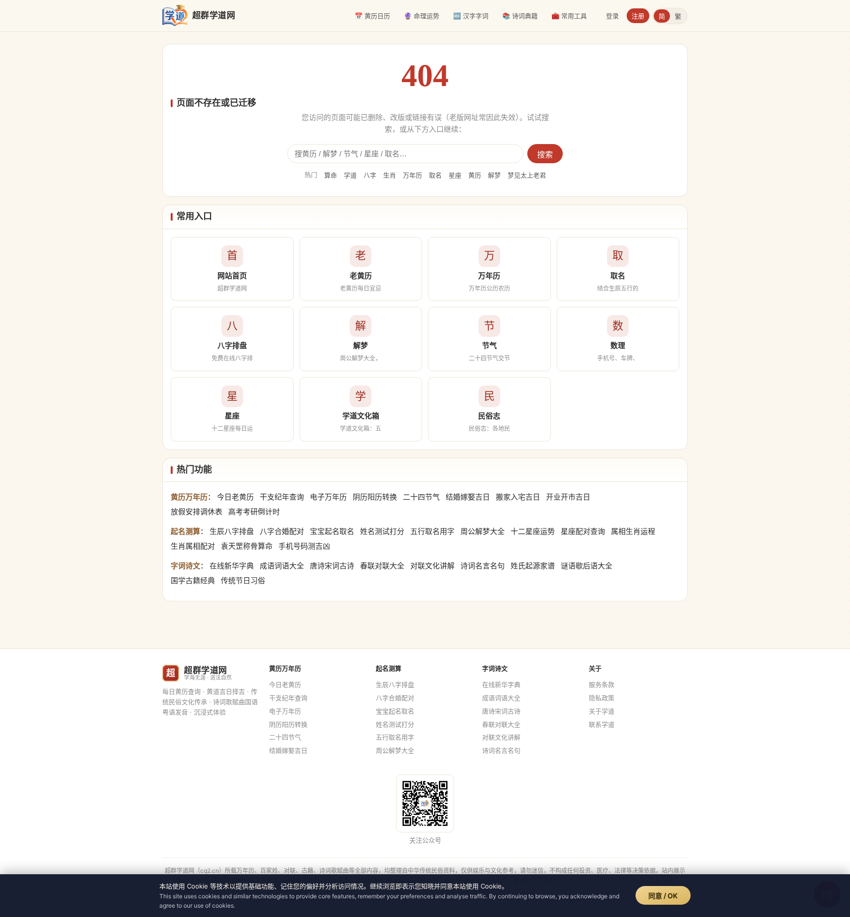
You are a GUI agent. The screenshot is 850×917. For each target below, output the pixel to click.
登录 (612, 16)
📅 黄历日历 (372, 16)
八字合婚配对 (282, 531)
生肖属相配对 (193, 546)
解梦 (494, 175)
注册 (638, 16)
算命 (330, 175)
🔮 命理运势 (421, 16)
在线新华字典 (232, 565)
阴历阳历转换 (375, 497)
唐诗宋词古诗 (332, 565)
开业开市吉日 (568, 497)
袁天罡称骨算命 (247, 546)
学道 (350, 175)
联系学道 (601, 724)
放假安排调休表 (196, 511)
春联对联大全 (382, 565)
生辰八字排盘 (232, 531)
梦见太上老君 (527, 175)
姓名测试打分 (382, 531)
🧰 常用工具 (569, 16)
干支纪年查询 (282, 497)
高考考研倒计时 (254, 511)
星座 (455, 175)
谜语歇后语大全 (586, 565)
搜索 (545, 154)
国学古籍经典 (193, 580)
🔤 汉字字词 (470, 16)
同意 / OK (663, 895)
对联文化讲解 (432, 565)
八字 (370, 175)
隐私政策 (601, 698)
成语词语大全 (282, 565)
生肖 (389, 175)
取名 (435, 175)
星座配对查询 (583, 531)
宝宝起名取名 (332, 531)
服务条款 (601, 684)
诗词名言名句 (482, 565)
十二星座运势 (533, 531)
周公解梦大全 (482, 531)
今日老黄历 (235, 497)
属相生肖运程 (633, 531)
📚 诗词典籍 (520, 16)
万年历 (412, 175)
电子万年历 (328, 497)
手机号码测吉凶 (304, 546)
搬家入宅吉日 (518, 497)
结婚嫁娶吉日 (468, 497)
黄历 (474, 175)
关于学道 (601, 711)
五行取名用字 (432, 531)
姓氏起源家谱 (533, 565)
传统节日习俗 (243, 580)
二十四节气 (421, 497)
